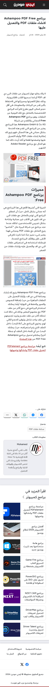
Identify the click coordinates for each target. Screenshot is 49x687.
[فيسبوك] (42, 415)
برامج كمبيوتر (12, 34)
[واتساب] (24, 415)
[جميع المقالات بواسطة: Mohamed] (36, 448)
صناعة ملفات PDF (36, 429)
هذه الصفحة (25, 339)
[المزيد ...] (7, 415)
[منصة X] (16, 415)
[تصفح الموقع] (44, 5)
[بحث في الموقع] (5, 5)
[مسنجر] (33, 415)
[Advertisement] (24, 64)
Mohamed (22, 444)
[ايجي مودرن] (24, 5)
